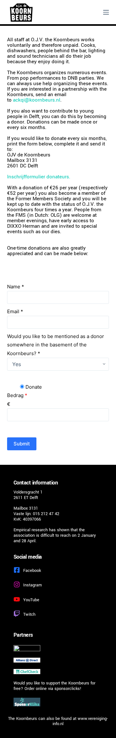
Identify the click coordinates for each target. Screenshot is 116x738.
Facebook (32, 570)
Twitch (29, 614)
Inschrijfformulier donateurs (38, 176)
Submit (22, 444)
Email (15, 311)
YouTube (31, 600)
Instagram (32, 585)
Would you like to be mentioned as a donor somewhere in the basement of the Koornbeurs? (55, 345)
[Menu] (106, 12)
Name (15, 287)
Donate (33, 387)
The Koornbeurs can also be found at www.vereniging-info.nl (58, 721)
